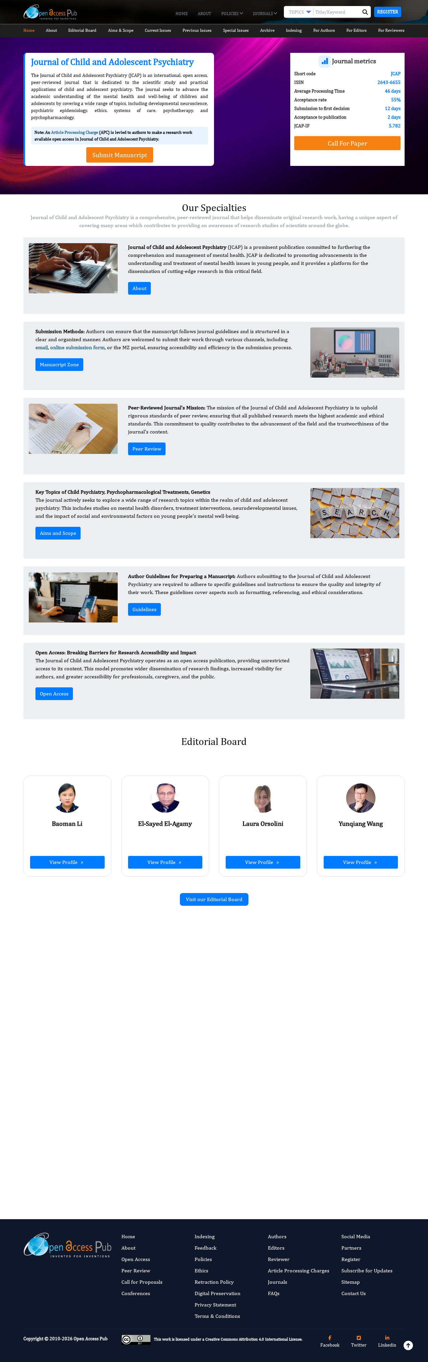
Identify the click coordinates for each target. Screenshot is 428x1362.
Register (387, 11)
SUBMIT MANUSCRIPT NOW (280, 1174)
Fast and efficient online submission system (173, 1174)
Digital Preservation (217, 1293)
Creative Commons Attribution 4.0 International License (253, 1339)
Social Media (355, 1236)
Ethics (201, 1270)
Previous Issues (197, 30)
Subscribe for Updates (367, 1270)
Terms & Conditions (217, 1316)
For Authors (324, 30)
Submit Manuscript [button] (119, 155)
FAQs (274, 1293)
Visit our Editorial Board (214, 899)
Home (182, 13)
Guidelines (144, 609)
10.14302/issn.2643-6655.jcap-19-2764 (354, 1162)
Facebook (329, 1345)
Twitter (358, 1345)
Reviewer (279, 1259)
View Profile (64, 862)
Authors (277, 1236)
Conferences (135, 1293)
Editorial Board (82, 30)
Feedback (205, 1248)
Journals (263, 13)
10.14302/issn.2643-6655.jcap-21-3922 (354, 1058)
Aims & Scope (120, 30)
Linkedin (387, 1345)
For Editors (356, 30)
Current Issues (158, 30)
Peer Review (146, 449)
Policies (230, 13)
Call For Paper (347, 143)
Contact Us (353, 1293)
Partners (351, 1248)
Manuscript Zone (59, 364)
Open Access (54, 693)
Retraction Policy (214, 1282)
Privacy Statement (215, 1304)
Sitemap (350, 1282)
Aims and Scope (58, 533)
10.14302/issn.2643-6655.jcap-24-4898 (159, 1059)
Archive (267, 30)
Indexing (294, 30)
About (204, 13)
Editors (276, 1248)
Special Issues (236, 30)
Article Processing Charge (74, 132)
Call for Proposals (142, 1282)
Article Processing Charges (298, 1270)
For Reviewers (391, 30)
